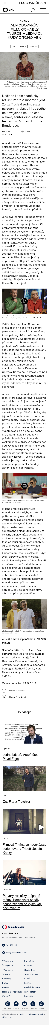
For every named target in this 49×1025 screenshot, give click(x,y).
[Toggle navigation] (5, 3)
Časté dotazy (30, 991)
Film (13, 46)
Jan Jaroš (6, 131)
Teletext (6, 974)
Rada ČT (28, 978)
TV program (7, 961)
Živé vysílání (7, 965)
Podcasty (6, 978)
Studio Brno (29, 970)
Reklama (28, 965)
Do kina (33, 46)
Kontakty (28, 996)
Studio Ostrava (31, 974)
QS (5, 795)
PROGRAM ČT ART (32, 3)
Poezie (7, 748)
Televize (7, 889)
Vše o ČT (6, 996)
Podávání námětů (32, 987)
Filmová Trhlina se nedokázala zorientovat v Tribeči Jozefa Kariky (24, 848)
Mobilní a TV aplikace (12, 991)
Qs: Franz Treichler (16, 801)
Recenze (23, 46)
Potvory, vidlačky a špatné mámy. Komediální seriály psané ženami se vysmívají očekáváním (22, 901)
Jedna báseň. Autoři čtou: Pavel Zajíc (21, 756)
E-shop (5, 987)
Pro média (29, 961)
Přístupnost (7, 1017)
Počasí (5, 983)
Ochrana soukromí (35, 1014)
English (21, 1014)
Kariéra (27, 983)
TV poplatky (7, 970)
